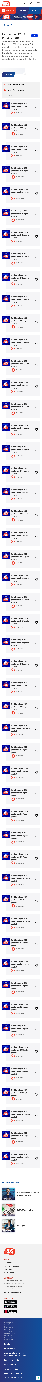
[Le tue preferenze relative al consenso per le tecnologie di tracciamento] (38, 1378)
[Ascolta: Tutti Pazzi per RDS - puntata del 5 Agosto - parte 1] (13, 906)
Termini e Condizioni (11, 1369)
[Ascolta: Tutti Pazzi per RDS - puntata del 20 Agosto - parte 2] (13, 198)
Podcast (14, 25)
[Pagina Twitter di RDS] (8, 1377)
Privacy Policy (9, 1348)
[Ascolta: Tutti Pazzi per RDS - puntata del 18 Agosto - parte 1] (13, 348)
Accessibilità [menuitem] (9, 1272)
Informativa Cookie (11, 1360)
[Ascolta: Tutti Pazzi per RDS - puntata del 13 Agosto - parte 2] (13, 520)
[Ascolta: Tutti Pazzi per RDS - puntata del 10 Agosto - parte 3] (13, 670)
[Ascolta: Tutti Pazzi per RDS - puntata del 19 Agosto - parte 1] (13, 284)
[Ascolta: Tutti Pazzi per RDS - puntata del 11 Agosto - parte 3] (13, 627)
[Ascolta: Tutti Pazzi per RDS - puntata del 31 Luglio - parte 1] (13, 1099)
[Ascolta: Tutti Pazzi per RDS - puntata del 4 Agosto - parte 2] (13, 949)
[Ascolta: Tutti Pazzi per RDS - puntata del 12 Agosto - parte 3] (13, 563)
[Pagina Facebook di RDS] (5, 1377)
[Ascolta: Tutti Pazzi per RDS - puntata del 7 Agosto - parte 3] (13, 734)
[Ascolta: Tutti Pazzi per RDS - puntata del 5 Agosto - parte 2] (13, 884)
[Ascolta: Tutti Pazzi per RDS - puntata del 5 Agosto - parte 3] (13, 863)
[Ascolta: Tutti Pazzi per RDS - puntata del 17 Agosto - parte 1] (13, 413)
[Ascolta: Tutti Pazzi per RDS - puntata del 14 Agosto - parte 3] (13, 434)
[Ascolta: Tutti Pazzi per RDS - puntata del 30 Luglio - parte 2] (13, 1142)
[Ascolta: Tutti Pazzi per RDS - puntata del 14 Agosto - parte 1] (13, 477)
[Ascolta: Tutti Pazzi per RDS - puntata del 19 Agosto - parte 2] (13, 263)
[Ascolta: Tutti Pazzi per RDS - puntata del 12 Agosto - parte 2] (13, 584)
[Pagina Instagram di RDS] (12, 1377)
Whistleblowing (10, 1364)
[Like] (36, 108)
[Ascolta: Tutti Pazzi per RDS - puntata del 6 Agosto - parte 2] (13, 820)
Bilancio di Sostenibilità (13, 1373)
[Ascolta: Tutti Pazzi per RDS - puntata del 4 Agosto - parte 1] (13, 970)
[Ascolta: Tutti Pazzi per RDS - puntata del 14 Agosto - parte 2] (13, 456)
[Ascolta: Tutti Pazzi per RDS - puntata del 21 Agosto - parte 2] (13, 134)
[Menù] (38, 3)
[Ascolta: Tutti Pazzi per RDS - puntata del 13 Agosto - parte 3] (13, 498)
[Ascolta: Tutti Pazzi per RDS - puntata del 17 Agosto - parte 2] (13, 391)
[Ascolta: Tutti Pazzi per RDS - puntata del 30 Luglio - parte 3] (13, 1120)
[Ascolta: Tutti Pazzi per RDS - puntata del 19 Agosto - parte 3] (13, 241)
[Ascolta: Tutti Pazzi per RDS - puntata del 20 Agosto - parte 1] (13, 220)
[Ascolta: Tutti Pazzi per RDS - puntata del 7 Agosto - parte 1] (13, 777)
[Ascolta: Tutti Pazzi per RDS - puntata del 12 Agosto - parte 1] (13, 606)
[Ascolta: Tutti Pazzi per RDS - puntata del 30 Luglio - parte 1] (13, 1163)
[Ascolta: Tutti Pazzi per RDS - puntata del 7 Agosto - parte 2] (13, 756)
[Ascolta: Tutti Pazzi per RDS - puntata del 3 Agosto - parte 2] (13, 1013)
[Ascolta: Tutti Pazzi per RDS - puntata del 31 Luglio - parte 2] (13, 1078)
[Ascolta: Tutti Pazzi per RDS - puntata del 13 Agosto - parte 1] (13, 541)
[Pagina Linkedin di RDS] (15, 1377)
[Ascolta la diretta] (3, 10)
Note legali (8, 1344)
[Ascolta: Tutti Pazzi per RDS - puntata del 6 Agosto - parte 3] (13, 799)
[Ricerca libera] (31, 3)
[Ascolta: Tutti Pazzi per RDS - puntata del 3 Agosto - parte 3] (13, 992)
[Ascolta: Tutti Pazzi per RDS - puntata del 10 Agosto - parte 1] (13, 713)
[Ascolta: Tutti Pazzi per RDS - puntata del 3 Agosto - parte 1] (13, 1035)
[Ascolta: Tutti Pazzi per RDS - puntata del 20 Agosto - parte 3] (13, 177)
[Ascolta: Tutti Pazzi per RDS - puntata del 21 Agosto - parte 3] (13, 112)
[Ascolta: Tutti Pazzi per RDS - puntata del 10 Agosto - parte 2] (13, 691)
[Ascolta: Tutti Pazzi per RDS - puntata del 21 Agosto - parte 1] (13, 155)
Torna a (7, 25)
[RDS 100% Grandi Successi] (6, 4)
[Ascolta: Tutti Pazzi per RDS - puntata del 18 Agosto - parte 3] (13, 305)
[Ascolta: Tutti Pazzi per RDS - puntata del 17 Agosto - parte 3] (13, 370)
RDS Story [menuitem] (7, 1263)
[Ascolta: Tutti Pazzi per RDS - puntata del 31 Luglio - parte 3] (13, 1056)
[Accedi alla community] (24, 3)
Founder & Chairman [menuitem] (11, 1266)
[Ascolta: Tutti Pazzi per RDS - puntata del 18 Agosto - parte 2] (13, 327)
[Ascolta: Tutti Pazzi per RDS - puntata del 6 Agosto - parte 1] (13, 842)
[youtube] (22, 1377)
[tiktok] (19, 1377)
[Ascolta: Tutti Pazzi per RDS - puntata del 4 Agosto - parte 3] (13, 927)
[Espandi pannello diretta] (15, 10)
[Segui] (34, 36)
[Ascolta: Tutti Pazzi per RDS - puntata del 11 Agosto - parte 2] (13, 649)
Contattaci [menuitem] (8, 1269)
